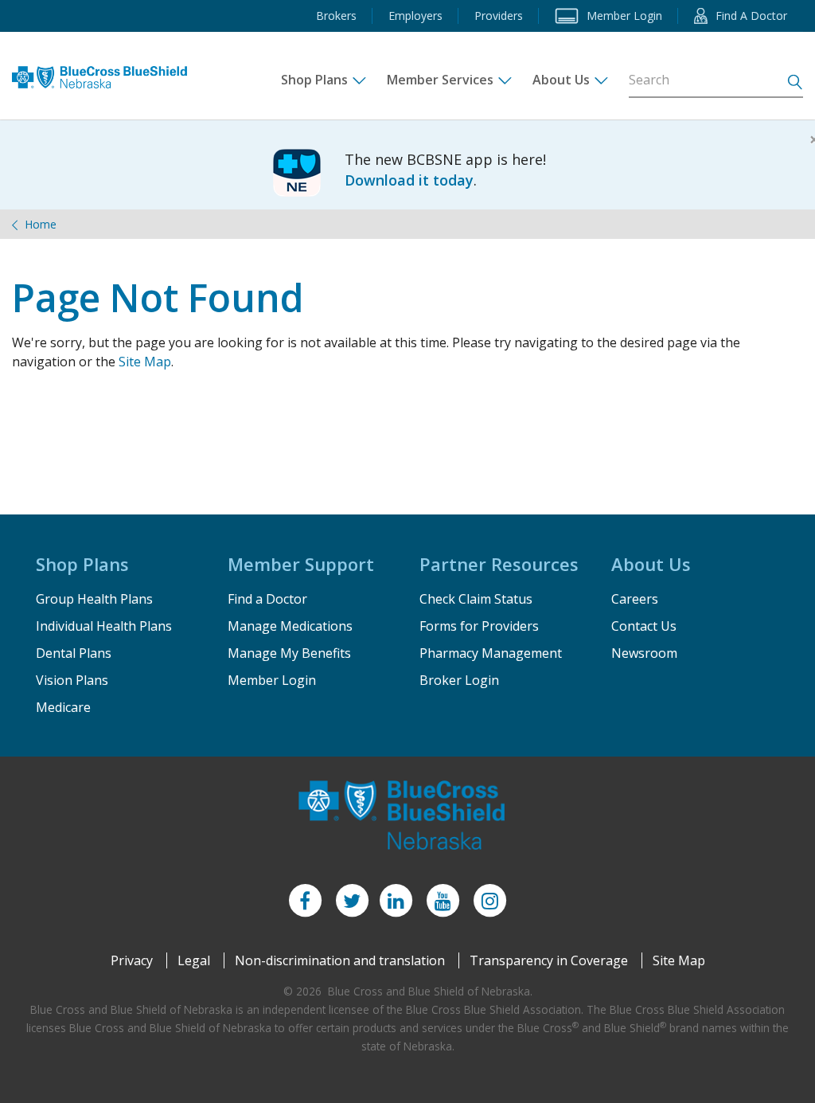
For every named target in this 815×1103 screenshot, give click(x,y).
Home (41, 224)
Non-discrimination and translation (340, 960)
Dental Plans (73, 653)
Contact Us (644, 626)
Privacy (132, 960)
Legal (193, 960)
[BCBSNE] (105, 72)
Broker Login (459, 680)
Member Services (440, 79)
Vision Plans (72, 680)
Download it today (409, 180)
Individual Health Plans (104, 626)
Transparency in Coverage (549, 960)
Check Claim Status (475, 599)
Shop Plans (314, 79)
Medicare (63, 707)
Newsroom (644, 653)
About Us (561, 79)
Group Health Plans (94, 599)
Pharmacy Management (490, 653)
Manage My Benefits (289, 653)
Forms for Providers (479, 626)
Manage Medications (290, 626)
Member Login (272, 680)
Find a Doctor (267, 599)
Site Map (145, 361)
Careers (634, 599)
